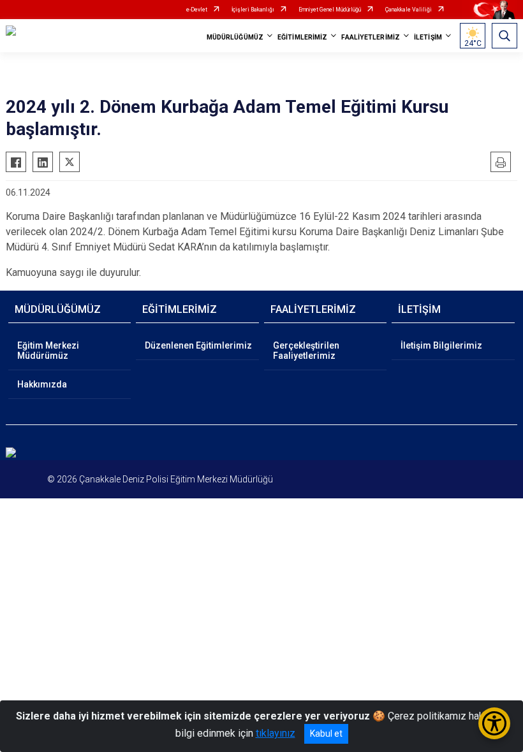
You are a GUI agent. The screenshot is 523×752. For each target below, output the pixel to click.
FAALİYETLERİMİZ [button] (370, 37)
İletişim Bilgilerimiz (441, 345)
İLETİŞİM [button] (428, 37)
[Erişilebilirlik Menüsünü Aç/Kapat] (494, 723)
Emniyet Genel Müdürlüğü (329, 9)
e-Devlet (196, 9)
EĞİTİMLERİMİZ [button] (302, 37)
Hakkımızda (42, 384)
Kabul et (326, 733)
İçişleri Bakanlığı (253, 9)
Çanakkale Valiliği (408, 9)
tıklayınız (275, 733)
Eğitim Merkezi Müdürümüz (48, 350)
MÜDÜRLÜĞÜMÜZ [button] (235, 37)
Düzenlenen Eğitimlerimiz (198, 345)
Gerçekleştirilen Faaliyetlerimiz (306, 350)
